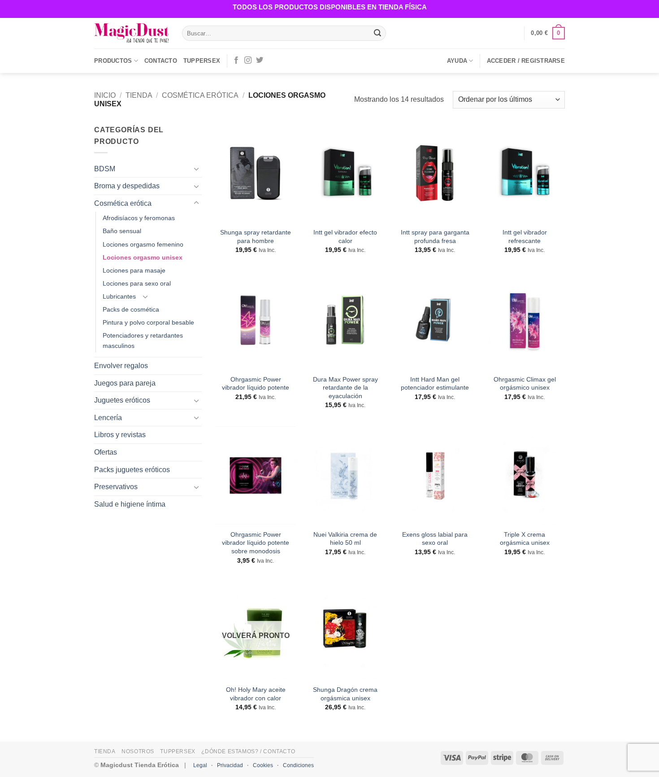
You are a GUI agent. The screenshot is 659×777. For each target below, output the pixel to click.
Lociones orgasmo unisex (142, 257)
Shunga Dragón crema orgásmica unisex (345, 694)
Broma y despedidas (127, 186)
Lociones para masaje (134, 270)
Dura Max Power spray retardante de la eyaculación (345, 387)
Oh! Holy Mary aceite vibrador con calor (256, 694)
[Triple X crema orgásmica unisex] (524, 475)
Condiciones (298, 765)
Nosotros (137, 751)
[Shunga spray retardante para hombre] (255, 173)
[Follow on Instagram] (247, 60)
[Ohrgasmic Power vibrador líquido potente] (255, 320)
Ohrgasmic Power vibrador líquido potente (255, 383)
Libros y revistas (120, 434)
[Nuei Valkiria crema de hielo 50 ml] (345, 475)
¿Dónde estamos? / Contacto (248, 751)
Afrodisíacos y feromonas (139, 217)
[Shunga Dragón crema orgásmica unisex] (345, 631)
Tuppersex (201, 60)
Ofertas (105, 452)
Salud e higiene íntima (129, 504)
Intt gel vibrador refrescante (525, 236)
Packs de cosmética (131, 309)
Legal (200, 765)
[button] (548, 33)
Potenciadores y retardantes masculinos (143, 340)
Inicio (105, 95)
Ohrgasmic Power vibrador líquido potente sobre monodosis (255, 543)
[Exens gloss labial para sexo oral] (435, 475)
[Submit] (377, 33)
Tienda (139, 95)
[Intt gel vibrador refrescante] (524, 173)
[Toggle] (196, 168)
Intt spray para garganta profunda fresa (435, 236)
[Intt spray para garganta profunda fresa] (435, 173)
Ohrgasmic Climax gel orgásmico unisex (525, 383)
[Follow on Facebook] (236, 60)
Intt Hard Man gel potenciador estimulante (435, 383)
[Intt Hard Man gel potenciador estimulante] (435, 320)
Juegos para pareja (125, 383)
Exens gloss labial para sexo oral (435, 539)
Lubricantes (119, 296)
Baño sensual (122, 230)
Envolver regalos (121, 365)
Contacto (160, 60)
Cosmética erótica (200, 95)
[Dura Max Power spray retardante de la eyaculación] (345, 320)
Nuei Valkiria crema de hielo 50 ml (345, 539)
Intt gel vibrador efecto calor (345, 236)
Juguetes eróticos (122, 400)
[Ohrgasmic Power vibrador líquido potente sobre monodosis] (255, 475)
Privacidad (230, 765)
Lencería (108, 417)
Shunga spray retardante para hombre (255, 236)
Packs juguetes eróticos (132, 469)
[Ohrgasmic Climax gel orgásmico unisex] (524, 320)
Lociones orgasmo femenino (143, 244)
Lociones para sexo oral (137, 283)
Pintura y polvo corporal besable (148, 322)
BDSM (104, 169)
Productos (113, 60)
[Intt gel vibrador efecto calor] (345, 173)
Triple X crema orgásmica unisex (525, 539)
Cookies (263, 765)
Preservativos (116, 487)
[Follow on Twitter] (259, 60)
